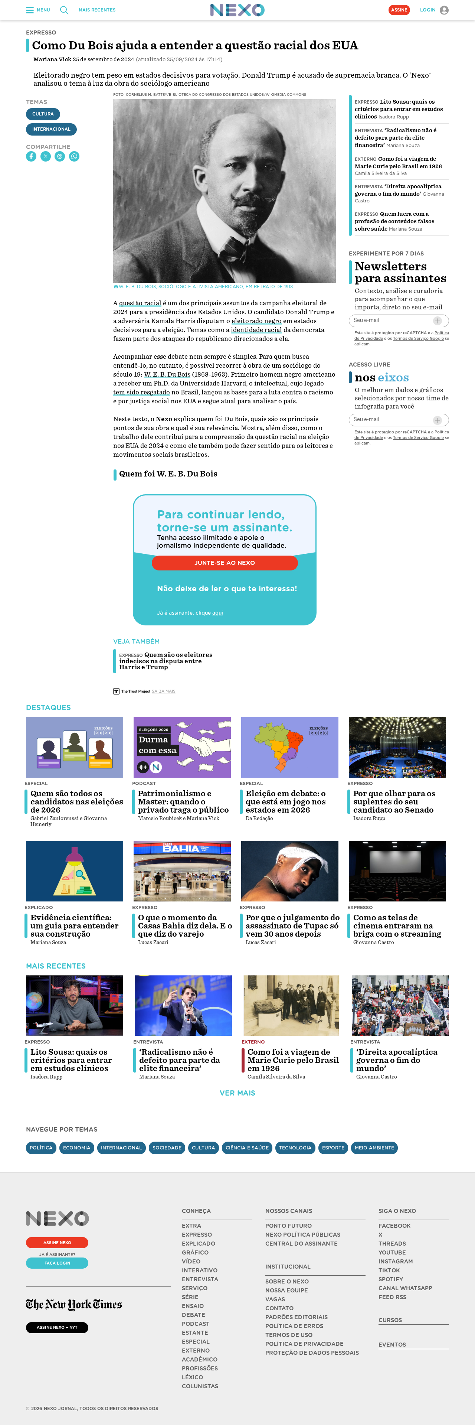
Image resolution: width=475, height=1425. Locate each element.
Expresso (367, 102)
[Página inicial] (237, 10)
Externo (366, 159)
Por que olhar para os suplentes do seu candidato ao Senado (394, 802)
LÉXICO (192, 1377)
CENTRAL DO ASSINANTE (301, 1244)
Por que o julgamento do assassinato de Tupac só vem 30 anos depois (293, 926)
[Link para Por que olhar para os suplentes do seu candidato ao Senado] (397, 747)
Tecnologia (295, 1148)
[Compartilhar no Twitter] (45, 156)
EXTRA (191, 1226)
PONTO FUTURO (288, 1226)
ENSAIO (193, 1306)
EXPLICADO (198, 1244)
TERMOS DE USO (288, 1335)
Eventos (392, 1345)
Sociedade (167, 1148)
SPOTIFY (391, 1279)
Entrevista (369, 130)
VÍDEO (191, 1262)
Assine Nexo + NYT (57, 1327)
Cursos (390, 1320)
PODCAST (196, 1324)
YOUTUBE (392, 1253)
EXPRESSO (197, 1235)
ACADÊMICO (199, 1360)
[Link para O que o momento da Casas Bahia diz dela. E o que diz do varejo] (182, 871)
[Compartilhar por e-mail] (60, 156)
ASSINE (399, 10)
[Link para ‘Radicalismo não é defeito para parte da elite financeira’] (183, 1005)
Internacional (51, 129)
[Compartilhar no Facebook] (31, 156)
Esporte (333, 1148)
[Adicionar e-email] (437, 320)
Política (41, 1148)
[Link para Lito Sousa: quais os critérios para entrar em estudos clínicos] (74, 1005)
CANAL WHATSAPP (405, 1288)
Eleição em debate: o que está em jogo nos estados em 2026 (286, 802)
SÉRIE (190, 1297)
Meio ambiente (374, 1148)
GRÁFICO (195, 1253)
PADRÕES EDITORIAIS (296, 1317)
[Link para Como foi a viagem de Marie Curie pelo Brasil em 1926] (291, 1005)
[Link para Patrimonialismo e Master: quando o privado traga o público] (182, 747)
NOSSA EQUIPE (286, 1291)
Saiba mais (164, 691)
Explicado (38, 907)
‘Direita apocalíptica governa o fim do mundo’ (397, 1060)
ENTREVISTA (200, 1279)
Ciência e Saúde (247, 1148)
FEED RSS (392, 1297)
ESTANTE (195, 1333)
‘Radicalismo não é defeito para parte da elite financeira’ (395, 137)
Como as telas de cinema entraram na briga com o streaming (397, 926)
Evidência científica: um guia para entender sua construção (74, 926)
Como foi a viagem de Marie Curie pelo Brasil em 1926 (293, 1060)
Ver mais (237, 1093)
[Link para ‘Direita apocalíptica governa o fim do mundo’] (400, 1005)
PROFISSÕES (200, 1369)
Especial (36, 783)
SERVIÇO (194, 1288)
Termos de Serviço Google (418, 338)
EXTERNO (196, 1351)
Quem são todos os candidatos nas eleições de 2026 (76, 802)
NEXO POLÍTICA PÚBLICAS (302, 1235)
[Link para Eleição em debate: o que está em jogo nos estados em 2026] (289, 747)
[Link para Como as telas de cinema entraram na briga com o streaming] (397, 871)
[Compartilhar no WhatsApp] (74, 156)
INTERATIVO (199, 1270)
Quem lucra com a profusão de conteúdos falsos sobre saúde (395, 221)
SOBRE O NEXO (287, 1282)
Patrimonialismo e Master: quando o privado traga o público (183, 802)
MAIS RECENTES (97, 10)
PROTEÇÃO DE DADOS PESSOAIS (312, 1353)
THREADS (392, 1244)
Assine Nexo (57, 1242)
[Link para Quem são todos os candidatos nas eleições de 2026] (74, 747)
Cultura (43, 114)
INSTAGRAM (396, 1262)
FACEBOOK (394, 1226)
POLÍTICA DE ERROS (294, 1326)
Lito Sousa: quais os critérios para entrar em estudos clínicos (399, 109)
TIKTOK (389, 1270)
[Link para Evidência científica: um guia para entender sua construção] (74, 871)
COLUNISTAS (200, 1386)
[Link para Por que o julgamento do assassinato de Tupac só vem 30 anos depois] (289, 871)
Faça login (57, 1263)
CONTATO (279, 1308)
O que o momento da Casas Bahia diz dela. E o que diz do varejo (185, 926)
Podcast (144, 783)
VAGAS (275, 1299)
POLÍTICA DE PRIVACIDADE (304, 1344)
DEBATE (193, 1315)
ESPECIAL (196, 1342)
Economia (77, 1148)
